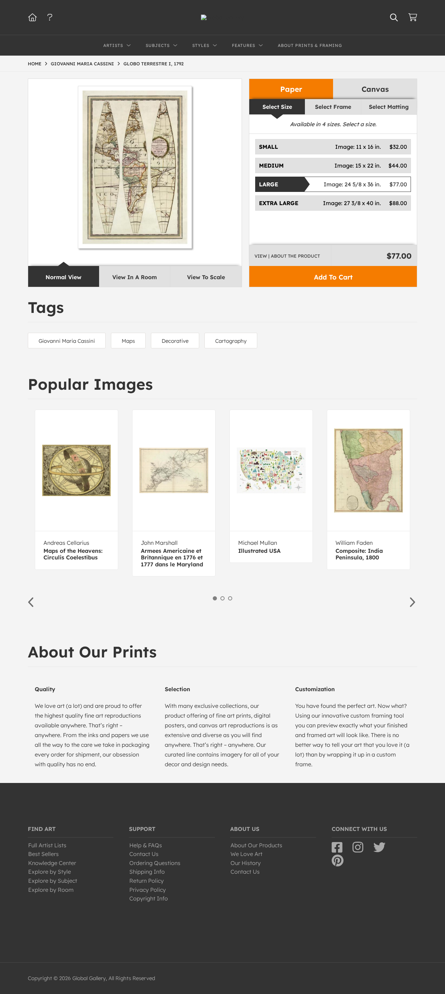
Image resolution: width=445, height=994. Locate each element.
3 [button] (230, 598)
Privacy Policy (147, 889)
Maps (128, 341)
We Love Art (246, 853)
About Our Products (256, 845)
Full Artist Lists (47, 845)
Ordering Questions (154, 862)
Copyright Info (148, 898)
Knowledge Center (52, 862)
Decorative (175, 341)
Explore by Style (49, 871)
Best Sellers (43, 853)
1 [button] (215, 598)
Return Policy (146, 880)
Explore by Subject (52, 880)
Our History (245, 862)
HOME (34, 63)
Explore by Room (51, 889)
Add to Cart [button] (333, 277)
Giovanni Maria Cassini (67, 341)
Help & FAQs (145, 845)
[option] (76, 490)
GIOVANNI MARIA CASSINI (82, 63)
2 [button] (222, 598)
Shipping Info (147, 871)
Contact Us (144, 853)
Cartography (230, 341)
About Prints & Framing (310, 45)
